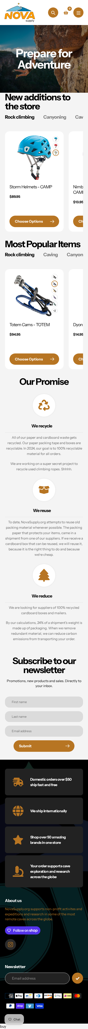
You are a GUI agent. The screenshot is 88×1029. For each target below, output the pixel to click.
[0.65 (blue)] (55, 284)
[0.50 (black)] (55, 277)
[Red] (56, 146)
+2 (54, 310)
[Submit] (77, 978)
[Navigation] (78, 12)
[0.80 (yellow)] (55, 290)
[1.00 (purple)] (55, 297)
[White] (56, 153)
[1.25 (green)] (55, 304)
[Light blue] (56, 139)
